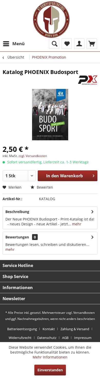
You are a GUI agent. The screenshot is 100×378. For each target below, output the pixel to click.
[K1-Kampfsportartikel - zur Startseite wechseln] (51, 19)
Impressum (83, 337)
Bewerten (44, 187)
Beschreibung (17, 211)
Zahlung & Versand (75, 329)
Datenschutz (46, 337)
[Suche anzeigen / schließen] (54, 44)
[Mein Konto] (79, 44)
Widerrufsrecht (20, 337)
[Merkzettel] (67, 44)
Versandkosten (84, 312)
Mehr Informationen (50, 357)
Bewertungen (17, 237)
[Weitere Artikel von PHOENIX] (87, 80)
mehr (76, 224)
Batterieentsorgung (22, 329)
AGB (65, 337)
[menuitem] (13, 44)
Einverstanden (50, 369)
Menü (18, 44)
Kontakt (49, 329)
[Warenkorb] (92, 44)
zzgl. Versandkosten (32, 156)
